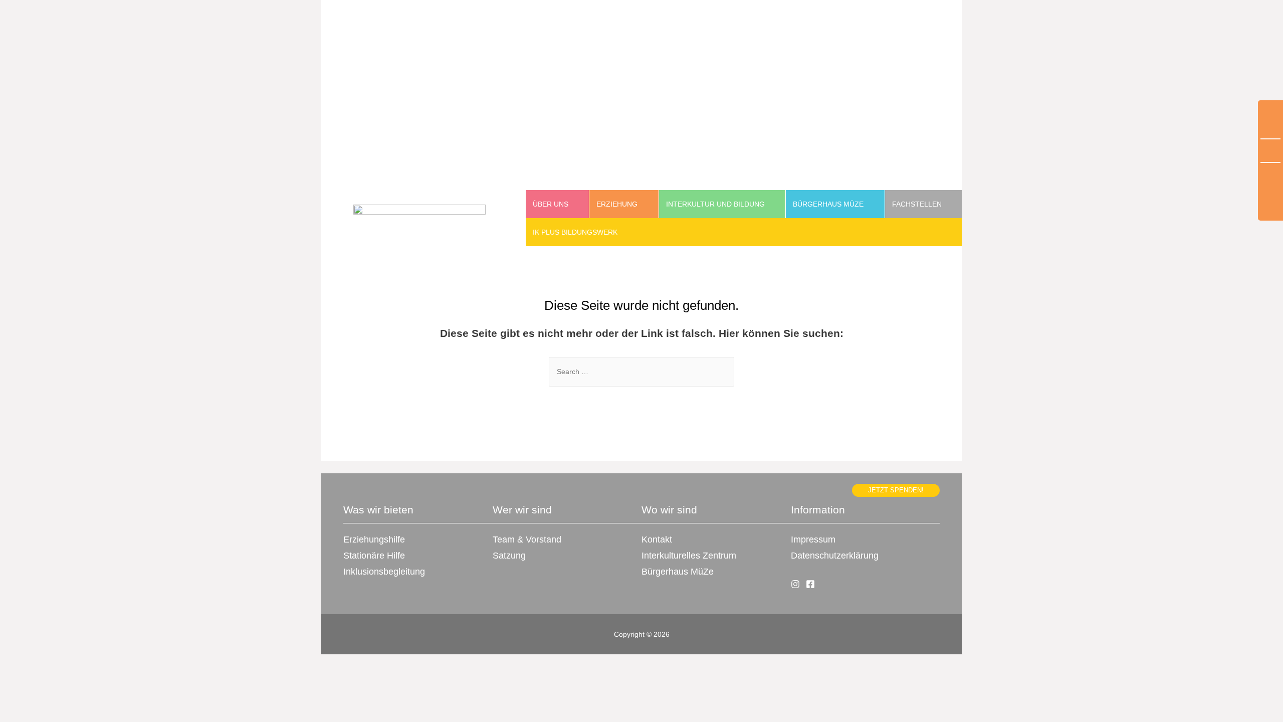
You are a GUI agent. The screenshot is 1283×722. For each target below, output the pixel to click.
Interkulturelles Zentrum (689, 556)
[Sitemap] (1270, 151)
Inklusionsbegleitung (384, 572)
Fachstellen (917, 204)
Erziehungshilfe (374, 539)
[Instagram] (795, 584)
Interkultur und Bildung (715, 204)
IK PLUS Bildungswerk (575, 232)
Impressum (813, 539)
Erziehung (616, 204)
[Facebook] (810, 584)
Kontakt (657, 539)
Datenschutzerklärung (835, 556)
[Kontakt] (1270, 192)
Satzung (509, 556)
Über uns (550, 204)
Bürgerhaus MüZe (828, 204)
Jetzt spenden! (896, 490)
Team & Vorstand (527, 539)
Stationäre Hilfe (374, 556)
